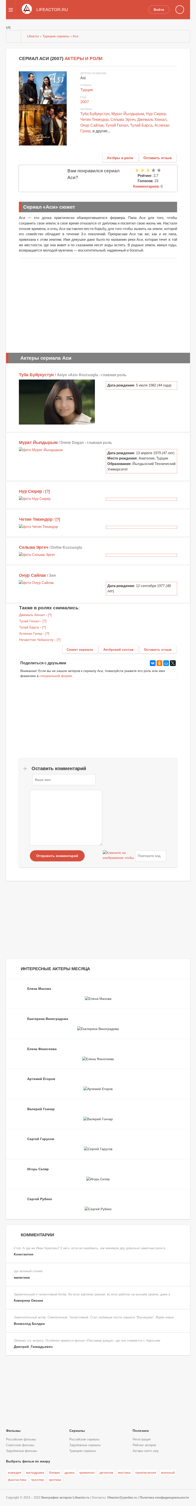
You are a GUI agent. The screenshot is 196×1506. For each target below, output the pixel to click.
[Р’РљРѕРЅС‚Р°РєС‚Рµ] (153, 663)
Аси (75, 36)
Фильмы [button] (13, 1431)
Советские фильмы (20, 1445)
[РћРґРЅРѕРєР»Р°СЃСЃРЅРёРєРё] (159, 663)
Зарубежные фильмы (21, 1451)
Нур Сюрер (156, 114)
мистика (124, 1472)
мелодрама (35, 1472)
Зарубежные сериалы (85, 1445)
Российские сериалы (84, 1439)
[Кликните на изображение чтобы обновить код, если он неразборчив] (118, 855)
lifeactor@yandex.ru (122, 1497)
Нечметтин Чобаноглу (36, 640)
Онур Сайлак (91, 125)
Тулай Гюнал (116, 125)
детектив (106, 1472)
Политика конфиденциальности (164, 1497)
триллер (37, 1480)
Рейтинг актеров (144, 1445)
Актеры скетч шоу (146, 1451)
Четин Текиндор (94, 120)
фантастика (17, 1480)
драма (70, 1472)
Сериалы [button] (77, 1431)
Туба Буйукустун (94, 114)
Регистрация (142, 1439)
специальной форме (55, 676)
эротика (55, 1480)
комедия (14, 1472)
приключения (145, 1472)
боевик (54, 1472)
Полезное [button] (141, 1431)
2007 (84, 102)
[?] (47, 491)
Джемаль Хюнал (151, 120)
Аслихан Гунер (30, 633)
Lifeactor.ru (81, 1497)
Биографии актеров (56, 1497)
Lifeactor (33, 36)
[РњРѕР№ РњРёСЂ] (166, 663)
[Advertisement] (98, 304)
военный (168, 1472)
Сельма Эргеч (122, 120)
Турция (86, 90)
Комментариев (146, 186)
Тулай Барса (141, 125)
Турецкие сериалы (56, 36)
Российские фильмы (21, 1439)
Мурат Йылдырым (127, 114)
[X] (173, 663)
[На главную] (13, 36)
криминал (87, 1472)
